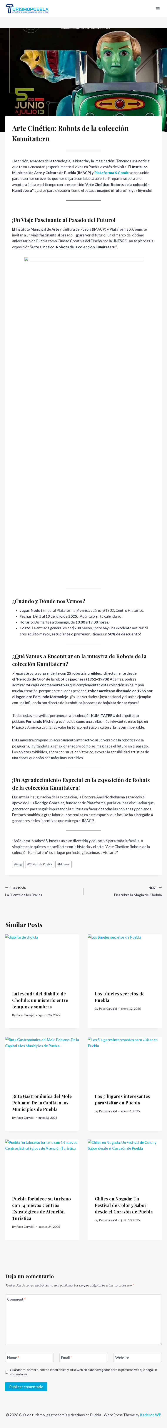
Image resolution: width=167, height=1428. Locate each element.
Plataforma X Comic (111, 172)
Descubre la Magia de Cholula (138, 891)
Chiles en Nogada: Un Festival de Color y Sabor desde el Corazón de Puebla (124, 1205)
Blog (18, 864)
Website (122, 1357)
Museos (63, 864)
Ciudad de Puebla (39, 864)
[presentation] (42, 958)
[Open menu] (158, 8)
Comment (16, 1299)
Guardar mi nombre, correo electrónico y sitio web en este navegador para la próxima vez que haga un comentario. (83, 1372)
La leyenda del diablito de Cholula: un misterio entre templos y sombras (40, 1000)
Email (66, 1357)
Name (13, 1357)
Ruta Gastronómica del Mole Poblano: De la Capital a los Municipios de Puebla (42, 1102)
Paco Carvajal (25, 1015)
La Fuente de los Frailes (23, 891)
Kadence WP (150, 1415)
